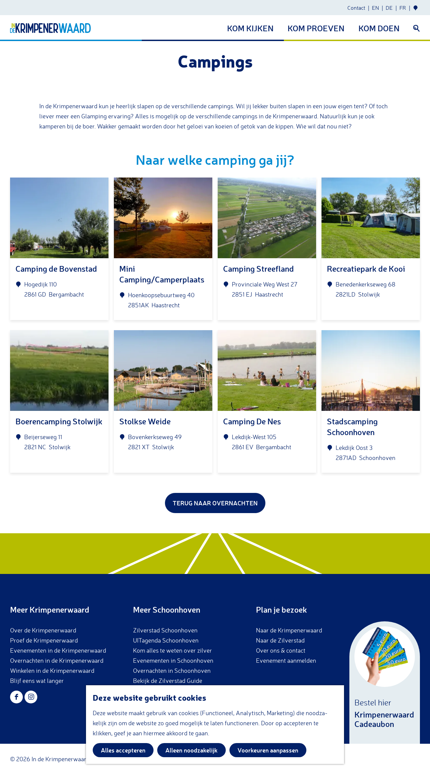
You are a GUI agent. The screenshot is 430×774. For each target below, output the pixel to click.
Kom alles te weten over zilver (172, 650)
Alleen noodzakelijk (191, 750)
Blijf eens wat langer (37, 680)
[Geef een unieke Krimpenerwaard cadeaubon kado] (384, 682)
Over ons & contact (280, 650)
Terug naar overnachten (215, 503)
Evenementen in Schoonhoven (173, 660)
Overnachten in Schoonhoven (172, 670)
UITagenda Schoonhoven (166, 640)
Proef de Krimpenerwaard (44, 640)
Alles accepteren (123, 750)
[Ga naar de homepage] (50, 28)
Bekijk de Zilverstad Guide (167, 680)
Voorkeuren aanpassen (268, 750)
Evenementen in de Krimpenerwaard (58, 650)
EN (375, 7)
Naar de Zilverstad (280, 640)
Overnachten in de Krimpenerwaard (56, 660)
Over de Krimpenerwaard (43, 630)
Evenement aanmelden (286, 660)
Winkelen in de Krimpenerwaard (52, 670)
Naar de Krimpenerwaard (289, 630)
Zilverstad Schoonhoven (165, 630)
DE (389, 7)
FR (402, 7)
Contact (356, 7)
